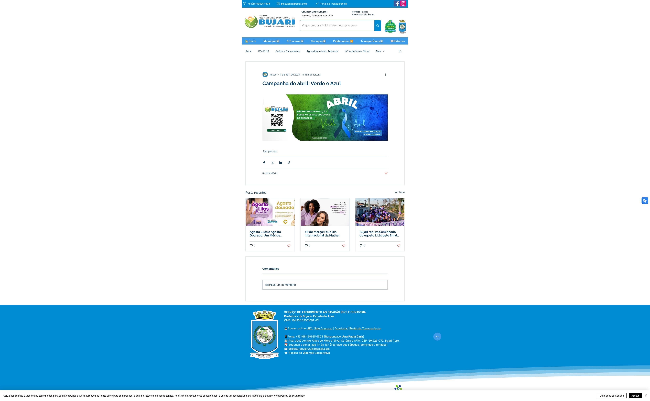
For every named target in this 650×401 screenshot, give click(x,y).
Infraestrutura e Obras (357, 51)
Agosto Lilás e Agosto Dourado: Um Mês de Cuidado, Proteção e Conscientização (265, 233)
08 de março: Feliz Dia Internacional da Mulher (322, 233)
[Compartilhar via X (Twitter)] (272, 162)
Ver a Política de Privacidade (289, 395)
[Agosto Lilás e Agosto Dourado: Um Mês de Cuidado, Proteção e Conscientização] (270, 212)
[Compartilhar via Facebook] (264, 162)
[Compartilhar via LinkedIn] (280, 162)
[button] (272, 41)
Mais (378, 51)
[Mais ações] (386, 74)
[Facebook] (397, 3)
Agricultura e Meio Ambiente (322, 51)
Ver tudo (400, 192)
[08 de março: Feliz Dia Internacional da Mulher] (325, 212)
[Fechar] (646, 395)
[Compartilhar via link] (288, 162)
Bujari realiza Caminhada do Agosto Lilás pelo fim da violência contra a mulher (379, 233)
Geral (248, 51)
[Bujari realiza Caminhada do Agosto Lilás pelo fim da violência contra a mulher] (379, 212)
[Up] (437, 337)
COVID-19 (263, 51)
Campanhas (270, 151)
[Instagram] (403, 3)
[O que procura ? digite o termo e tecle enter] (377, 25)
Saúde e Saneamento (288, 51)
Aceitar (635, 395)
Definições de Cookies (612, 395)
